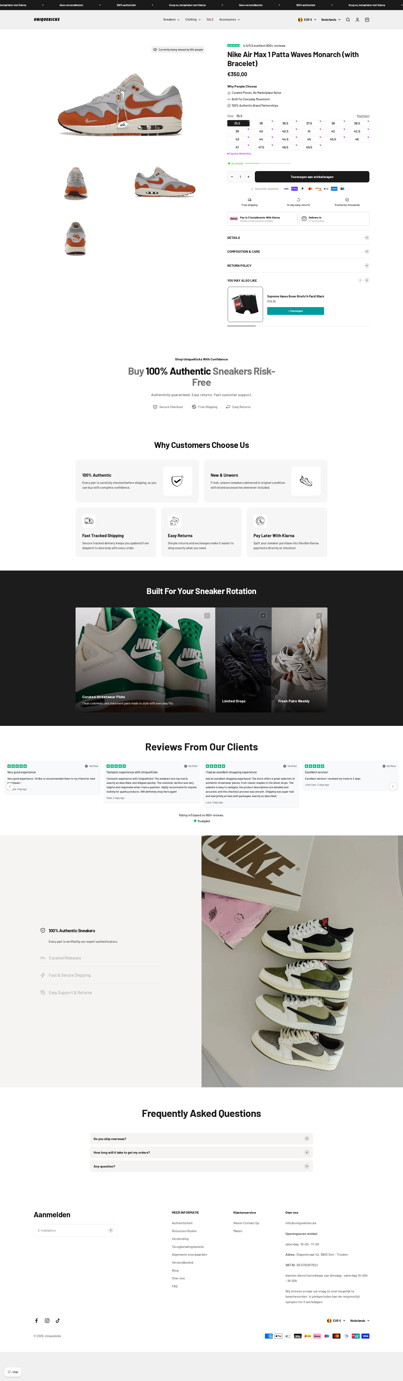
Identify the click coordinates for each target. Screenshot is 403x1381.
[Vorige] (360, 280)
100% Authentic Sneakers (72, 930)
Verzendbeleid (182, 1262)
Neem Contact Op (246, 1223)
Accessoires (227, 19)
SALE (210, 19)
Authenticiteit (182, 1223)
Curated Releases (65, 957)
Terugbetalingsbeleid (188, 1247)
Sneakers (169, 19)
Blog (175, 1270)
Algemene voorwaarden (189, 1254)
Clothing (191, 19)
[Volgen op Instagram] (47, 1320)
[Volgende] (366, 280)
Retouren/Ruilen (184, 1231)
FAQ (175, 1286)
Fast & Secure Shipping (70, 975)
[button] (10, 786)
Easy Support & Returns (70, 992)
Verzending (180, 1239)
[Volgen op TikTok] (58, 1320)
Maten (237, 1231)
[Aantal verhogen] (248, 176)
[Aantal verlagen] (232, 176)
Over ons (178, 1278)
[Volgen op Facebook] (36, 1320)
